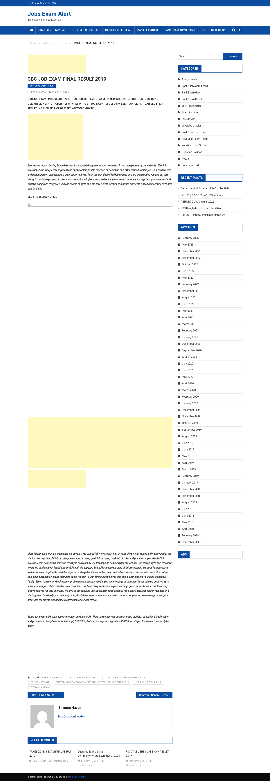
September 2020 (192, 350)
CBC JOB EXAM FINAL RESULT (85, 677)
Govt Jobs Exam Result (41, 85)
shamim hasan (60, 91)
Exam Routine (190, 112)
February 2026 (190, 238)
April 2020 (188, 383)
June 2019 (188, 449)
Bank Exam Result (192, 99)
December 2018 (191, 489)
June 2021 (188, 304)
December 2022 (191, 251)
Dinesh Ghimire (78, 777)
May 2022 (187, 277)
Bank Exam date (148, 30)
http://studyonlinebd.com (72, 716)
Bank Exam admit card (180, 30)
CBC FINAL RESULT (52, 677)
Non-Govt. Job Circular (194, 145)
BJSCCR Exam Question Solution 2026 (203, 214)
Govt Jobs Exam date (52, 30)
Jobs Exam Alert (49, 13)
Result (185, 158)
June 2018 (188, 515)
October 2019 (190, 423)
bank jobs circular (118, 30)
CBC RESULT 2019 (39, 682)
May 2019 (187, 456)
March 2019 (189, 469)
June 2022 (188, 271)
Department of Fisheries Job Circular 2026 (205, 188)
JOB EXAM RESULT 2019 (148, 682)
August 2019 (189, 436)
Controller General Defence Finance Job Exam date (155, 695)
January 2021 (190, 337)
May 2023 (187, 244)
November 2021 (191, 290)
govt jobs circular (86, 30)
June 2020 (188, 370)
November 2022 (191, 257)
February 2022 (190, 284)
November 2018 (191, 495)
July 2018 (187, 509)
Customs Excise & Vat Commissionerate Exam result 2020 (99, 753)
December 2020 (191, 343)
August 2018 (189, 502)
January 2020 (190, 403)
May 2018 (187, 522)
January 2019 (190, 482)
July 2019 (187, 442)
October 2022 (190, 264)
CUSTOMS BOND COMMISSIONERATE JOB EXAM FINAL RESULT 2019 (92, 682)
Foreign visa (188, 119)
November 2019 (191, 416)
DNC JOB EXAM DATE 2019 (48, 695)
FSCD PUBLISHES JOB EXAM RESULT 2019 (147, 753)
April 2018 (188, 528)
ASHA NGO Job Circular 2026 (197, 201)
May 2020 (187, 376)
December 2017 (191, 542)
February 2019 (190, 476)
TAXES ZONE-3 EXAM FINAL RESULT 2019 (50, 753)
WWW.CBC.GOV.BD (40, 687)
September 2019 (192, 429)
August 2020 (189, 357)
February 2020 (190, 396)
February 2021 (190, 330)
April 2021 (188, 317)
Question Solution (213, 30)
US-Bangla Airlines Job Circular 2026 (202, 195)
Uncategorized (190, 165)
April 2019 (188, 462)
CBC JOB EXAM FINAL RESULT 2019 (126, 677)
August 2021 (189, 297)
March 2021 (189, 323)
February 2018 (190, 535)
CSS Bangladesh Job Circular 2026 (201, 208)
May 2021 (187, 310)
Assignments (189, 79)
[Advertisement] (57, 64)
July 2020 (187, 363)
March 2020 (189, 390)
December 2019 (191, 409)
